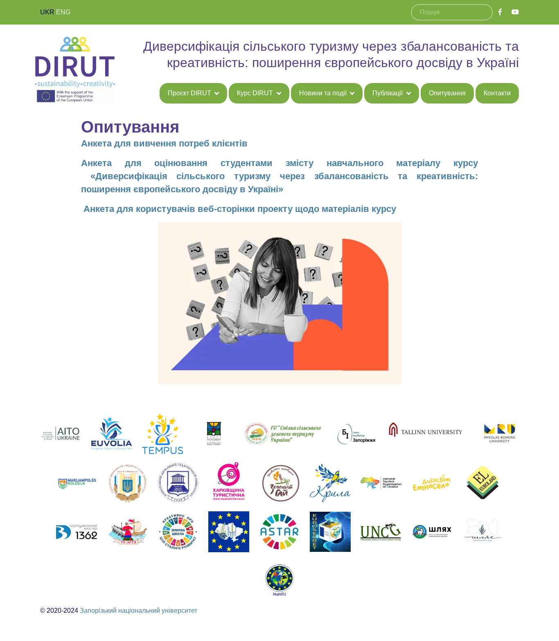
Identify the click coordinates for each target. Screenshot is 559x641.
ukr (47, 12)
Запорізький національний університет (138, 610)
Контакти (497, 93)
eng (63, 12)
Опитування (447, 93)
